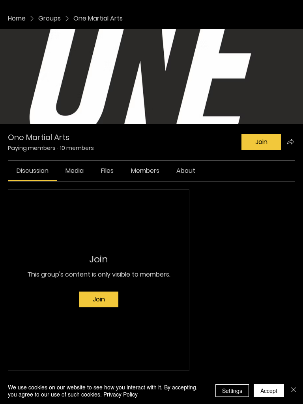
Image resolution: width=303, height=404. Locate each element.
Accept (268, 391)
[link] (33, 170)
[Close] (293, 390)
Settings (232, 391)
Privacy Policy (120, 394)
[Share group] (290, 141)
